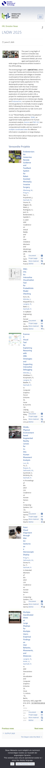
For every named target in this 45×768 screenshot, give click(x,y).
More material (36, 261)
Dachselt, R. (27, 200)
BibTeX (36, 264)
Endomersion (17, 101)
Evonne (26, 122)
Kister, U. (26, 661)
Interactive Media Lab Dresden (11, 16)
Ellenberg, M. (28, 190)
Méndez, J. (27, 299)
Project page (36, 258)
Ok (12, 764)
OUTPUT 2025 (10, 733)
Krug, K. (26, 192)
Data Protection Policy (25, 764)
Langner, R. (27, 304)
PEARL (33, 117)
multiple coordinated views (18, 129)
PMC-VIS (36, 122)
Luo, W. (25, 463)
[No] (42, 757)
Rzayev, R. (26, 468)
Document (36, 255)
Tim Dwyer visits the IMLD (30, 737)
